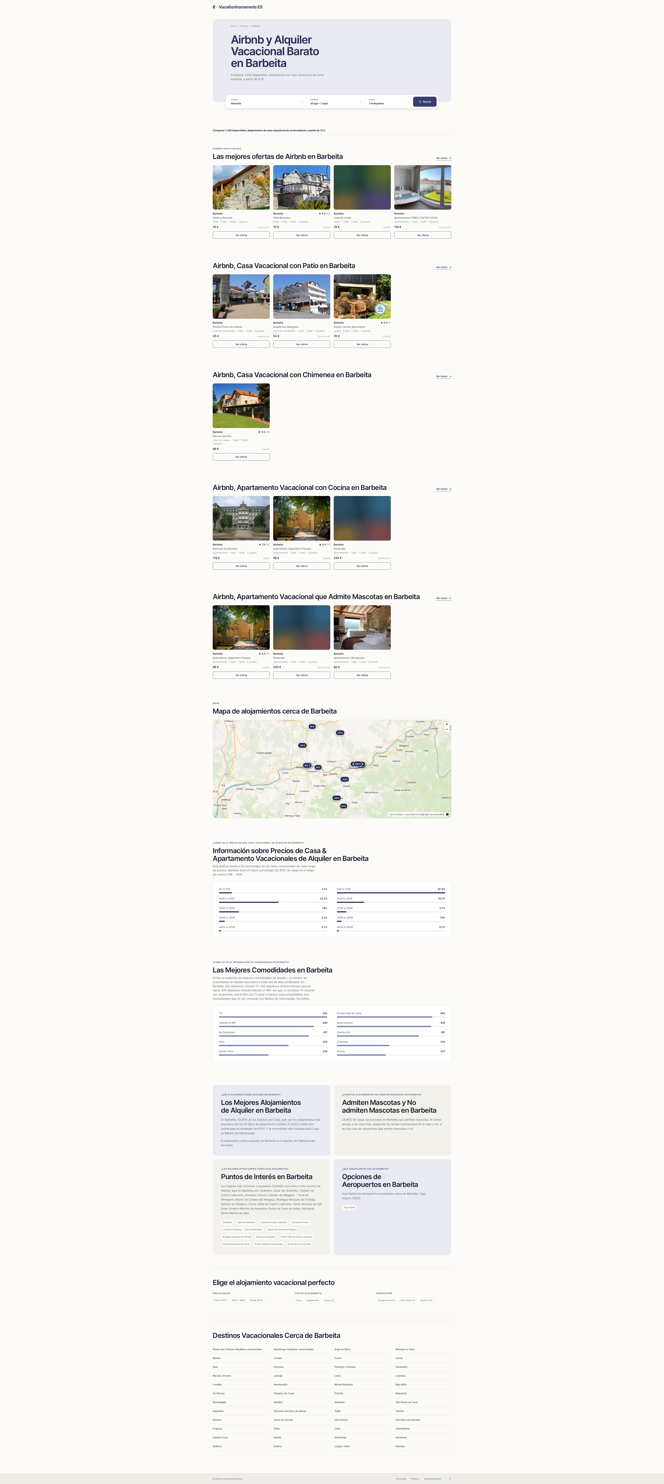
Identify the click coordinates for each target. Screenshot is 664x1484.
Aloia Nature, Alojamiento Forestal (292, 548)
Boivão (216, 1358)
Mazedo (400, 1446)
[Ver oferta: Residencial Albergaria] (301, 296)
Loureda (400, 1375)
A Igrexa (217, 1428)
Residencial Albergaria (285, 326)
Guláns (278, 1446)
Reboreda (401, 1393)
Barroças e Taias (405, 1349)
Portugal (244, 26)
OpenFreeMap (396, 814)
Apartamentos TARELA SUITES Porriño (416, 217)
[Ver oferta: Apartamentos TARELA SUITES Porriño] (422, 187)
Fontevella (339, 548)
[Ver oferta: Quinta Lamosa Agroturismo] (362, 296)
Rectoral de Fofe (222, 436)
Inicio (233, 26)
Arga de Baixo (343, 1349)
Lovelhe (217, 1384)
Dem (215, 1366)
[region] (332, 769)
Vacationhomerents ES (241, 7)
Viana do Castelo (283, 1419)
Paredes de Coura (284, 1393)
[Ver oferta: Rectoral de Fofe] (241, 405)
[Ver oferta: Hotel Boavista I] (301, 187)
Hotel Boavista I (282, 217)
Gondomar (340, 1437)
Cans (337, 1428)
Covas (399, 1358)
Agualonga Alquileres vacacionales (293, 1349)
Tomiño (400, 1410)
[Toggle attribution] (447, 814)
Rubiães (278, 1402)
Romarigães (219, 1402)
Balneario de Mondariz (225, 548)
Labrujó (278, 1375)
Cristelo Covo (220, 1437)
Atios (277, 1428)
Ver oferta (241, 235)
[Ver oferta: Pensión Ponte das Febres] (241, 296)
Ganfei (277, 1437)
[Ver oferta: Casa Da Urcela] (362, 187)
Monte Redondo (344, 1384)
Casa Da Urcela (342, 217)
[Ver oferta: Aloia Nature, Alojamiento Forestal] (301, 518)
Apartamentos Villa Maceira (349, 657)
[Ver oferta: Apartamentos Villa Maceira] (362, 627)
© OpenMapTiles (411, 814)
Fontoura (279, 1366)
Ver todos (443, 158)
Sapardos (218, 1410)
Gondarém (401, 1366)
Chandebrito (403, 1428)
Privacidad (401, 1478)
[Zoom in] (446, 724)
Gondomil (401, 1437)
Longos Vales (342, 1446)
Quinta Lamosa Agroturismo (349, 326)
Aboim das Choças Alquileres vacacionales (237, 1349)
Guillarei (217, 1446)
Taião (338, 1410)
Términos (415, 1478)
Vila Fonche (341, 1419)
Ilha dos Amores (222, 1375)
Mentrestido (281, 1384)
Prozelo (339, 1393)
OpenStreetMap (437, 814)
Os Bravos (219, 1393)
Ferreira (217, 1419)
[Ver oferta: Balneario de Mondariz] (241, 518)
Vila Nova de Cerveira (408, 1419)
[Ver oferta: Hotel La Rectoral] (241, 187)
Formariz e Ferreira (345, 1366)
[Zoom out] (446, 729)
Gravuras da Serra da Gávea (290, 1410)
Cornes (278, 1358)
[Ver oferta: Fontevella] (362, 518)
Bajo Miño (401, 1384)
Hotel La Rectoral (222, 217)
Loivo (338, 1375)
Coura (338, 1358)
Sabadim (340, 1402)
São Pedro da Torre (407, 1402)
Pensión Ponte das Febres (227, 326)
